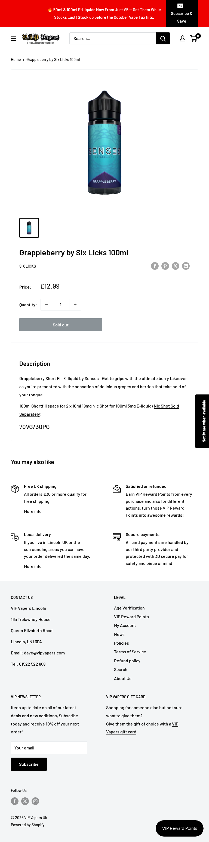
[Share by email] (186, 265)
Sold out (61, 324)
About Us (122, 678)
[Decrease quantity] (46, 304)
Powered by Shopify (28, 824)
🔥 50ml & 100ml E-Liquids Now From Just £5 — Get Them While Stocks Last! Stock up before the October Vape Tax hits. (104, 13)
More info (33, 511)
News (119, 634)
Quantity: (28, 304)
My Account (125, 625)
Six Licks (27, 266)
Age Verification (129, 607)
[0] (193, 38)
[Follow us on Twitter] (25, 801)
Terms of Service (130, 651)
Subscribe (29, 764)
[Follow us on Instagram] (35, 801)
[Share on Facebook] (155, 265)
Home (16, 59)
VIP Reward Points (131, 616)
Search (120, 669)
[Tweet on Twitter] (175, 265)
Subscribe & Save (181, 17)
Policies (121, 642)
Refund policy (127, 660)
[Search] (163, 38)
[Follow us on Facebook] (15, 801)
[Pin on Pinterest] (165, 265)
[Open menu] (13, 38)
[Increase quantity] (75, 304)
